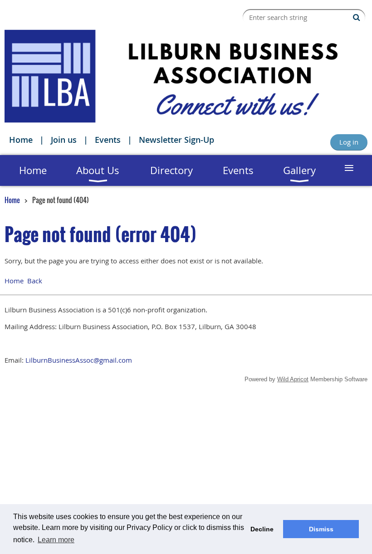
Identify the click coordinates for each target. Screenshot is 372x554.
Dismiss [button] (321, 529)
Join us (64, 139)
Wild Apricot (292, 379)
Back (34, 280)
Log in (348, 141)
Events (108, 139)
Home (21, 139)
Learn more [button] (56, 540)
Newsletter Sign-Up (176, 139)
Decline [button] (262, 529)
